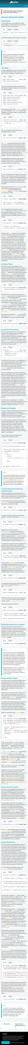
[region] (14, 1038)
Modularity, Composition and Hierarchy (10, 777)
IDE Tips (5, 63)
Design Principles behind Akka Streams (20, 1024)
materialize (12, 562)
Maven (9, 29)
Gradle (15, 29)
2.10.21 (19, 12)
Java (10, 76)
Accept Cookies (5, 1042)
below (22, 540)
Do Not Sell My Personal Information (17, 1042)
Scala (4, 76)
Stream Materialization (18, 987)
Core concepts (6, 479)
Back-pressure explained (7, 800)
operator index (21, 404)
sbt (4, 29)
